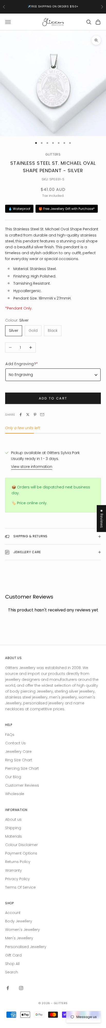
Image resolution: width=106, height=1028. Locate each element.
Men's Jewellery (19, 938)
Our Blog (13, 776)
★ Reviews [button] (101, 518)
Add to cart (53, 398)
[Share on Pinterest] (35, 415)
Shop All (12, 963)
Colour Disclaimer (21, 844)
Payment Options (21, 853)
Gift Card (13, 955)
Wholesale (14, 793)
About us (13, 819)
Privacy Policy (17, 878)
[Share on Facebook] (21, 415)
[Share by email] (42, 415)
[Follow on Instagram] (21, 988)
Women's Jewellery (22, 929)
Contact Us (15, 743)
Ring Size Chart (18, 760)
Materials (13, 836)
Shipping (13, 827)
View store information (31, 466)
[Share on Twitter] (28, 415)
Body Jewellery (18, 921)
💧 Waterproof (19, 209)
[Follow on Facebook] (7, 988)
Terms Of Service (20, 887)
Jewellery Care (18, 751)
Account (13, 912)
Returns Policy (17, 861)
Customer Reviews (22, 785)
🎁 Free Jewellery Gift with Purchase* (67, 209)
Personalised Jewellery (25, 946)
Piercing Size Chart (22, 768)
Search (11, 972)
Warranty (13, 870)
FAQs (9, 734)
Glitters (53, 154)
